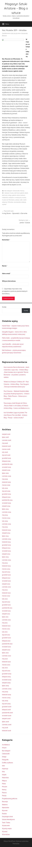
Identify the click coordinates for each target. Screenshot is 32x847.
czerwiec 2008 (6, 724)
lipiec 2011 (5, 617)
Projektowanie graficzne (9, 798)
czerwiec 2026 (6, 440)
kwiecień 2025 (6, 482)
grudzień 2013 (6, 545)
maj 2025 (5, 479)
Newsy (22, 191)
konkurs (22, 195)
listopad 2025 (6, 461)
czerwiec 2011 (6, 620)
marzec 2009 (6, 698)
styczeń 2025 (6, 491)
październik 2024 (7, 500)
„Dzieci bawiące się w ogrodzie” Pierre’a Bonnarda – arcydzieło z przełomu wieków (16, 374)
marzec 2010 (6, 665)
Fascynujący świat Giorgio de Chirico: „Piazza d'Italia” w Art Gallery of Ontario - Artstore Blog (16, 405)
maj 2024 (5, 515)
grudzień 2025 (6, 458)
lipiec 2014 (5, 536)
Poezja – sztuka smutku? (16, 417)
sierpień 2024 (6, 506)
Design (4, 757)
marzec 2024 (6, 518)
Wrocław (10, 202)
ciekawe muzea (9, 193)
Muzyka (4, 786)
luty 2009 (5, 700)
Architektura (6, 745)
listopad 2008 (6, 709)
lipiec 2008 (5, 721)
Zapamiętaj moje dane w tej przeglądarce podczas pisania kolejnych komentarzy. (14, 291)
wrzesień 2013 (6, 551)
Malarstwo (5, 777)
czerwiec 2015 (6, 524)
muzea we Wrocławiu (8, 200)
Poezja (4, 795)
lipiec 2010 (5, 653)
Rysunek (4, 810)
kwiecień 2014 (6, 542)
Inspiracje (5, 768)
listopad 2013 (6, 548)
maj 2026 (5, 443)
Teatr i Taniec (6, 822)
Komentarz (6, 240)
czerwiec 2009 (6, 689)
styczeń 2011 (6, 635)
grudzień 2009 (6, 674)
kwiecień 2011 (6, 626)
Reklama (5, 804)
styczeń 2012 (6, 602)
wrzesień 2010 (6, 647)
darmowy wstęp (7, 195)
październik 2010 (7, 644)
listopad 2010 (6, 641)
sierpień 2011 (6, 614)
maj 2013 (5, 563)
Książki (4, 774)
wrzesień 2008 (6, 715)
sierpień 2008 (6, 718)
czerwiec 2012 (6, 587)
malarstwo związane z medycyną (11, 197)
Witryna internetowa (9, 281)
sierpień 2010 (6, 650)
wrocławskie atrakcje (20, 202)
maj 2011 (5, 623)
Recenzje (5, 801)
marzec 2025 (6, 485)
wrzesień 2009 (6, 680)
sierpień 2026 (6, 434)
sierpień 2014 (6, 533)
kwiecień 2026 (6, 446)
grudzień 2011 (6, 605)
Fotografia (5, 760)
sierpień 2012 (6, 584)
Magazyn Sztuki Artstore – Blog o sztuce (16, 8)
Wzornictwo (6, 834)
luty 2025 (5, 488)
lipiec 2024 (5, 509)
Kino (3, 771)
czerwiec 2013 (6, 560)
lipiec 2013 (5, 557)
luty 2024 (5, 521)
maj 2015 (5, 527)
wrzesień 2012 (6, 581)
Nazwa (4, 266)
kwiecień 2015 (6, 530)
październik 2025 (7, 464)
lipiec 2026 (5, 437)
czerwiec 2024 (6, 512)
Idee (3, 766)
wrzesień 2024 (6, 503)
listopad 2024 (6, 497)
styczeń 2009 (6, 704)
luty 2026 (5, 452)
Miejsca (4, 781)
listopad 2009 (6, 677)
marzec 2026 (6, 449)
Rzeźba (4, 813)
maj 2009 (5, 691)
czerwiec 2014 (6, 539)
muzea (24, 197)
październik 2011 (7, 608)
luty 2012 (5, 599)
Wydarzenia (6, 825)
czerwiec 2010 (6, 656)
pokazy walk (19, 200)
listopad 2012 (6, 578)
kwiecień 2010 (6, 662)
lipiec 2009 (5, 685)
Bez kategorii (8, 191)
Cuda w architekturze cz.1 (21, 408)
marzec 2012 (6, 596)
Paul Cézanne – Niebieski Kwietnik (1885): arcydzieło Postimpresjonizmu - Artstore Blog (16, 393)
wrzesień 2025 (6, 467)
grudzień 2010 (6, 638)
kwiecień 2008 (6, 730)
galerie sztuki (16, 195)
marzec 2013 (6, 569)
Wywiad (4, 831)
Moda (4, 783)
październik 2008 (7, 712)
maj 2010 (5, 659)
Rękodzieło (5, 807)
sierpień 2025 (6, 470)
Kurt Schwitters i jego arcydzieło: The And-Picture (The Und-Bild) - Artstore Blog (15, 415)
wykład (4, 204)
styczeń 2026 (6, 455)
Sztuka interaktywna (8, 819)
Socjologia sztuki (7, 816)
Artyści (4, 747)
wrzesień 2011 (6, 611)
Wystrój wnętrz (7, 828)
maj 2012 (5, 590)
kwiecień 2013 (6, 566)
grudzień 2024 (6, 494)
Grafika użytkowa (7, 762)
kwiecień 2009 (6, 694)
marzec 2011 (6, 629)
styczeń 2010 (6, 671)
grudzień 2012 (6, 575)
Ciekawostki (16, 191)
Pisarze (4, 792)
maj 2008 (5, 727)
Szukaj (4, 307)
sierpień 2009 (6, 683)
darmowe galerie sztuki (21, 193)
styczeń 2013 (6, 572)
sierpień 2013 (6, 554)
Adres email (6, 273)
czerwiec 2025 (6, 476)
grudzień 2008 (6, 706)
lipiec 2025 (5, 473)
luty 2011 (5, 632)
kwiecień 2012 (6, 593)
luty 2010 (5, 668)
